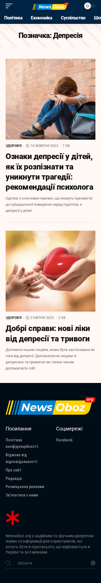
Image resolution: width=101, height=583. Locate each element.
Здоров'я (14, 146)
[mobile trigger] (10, 6)
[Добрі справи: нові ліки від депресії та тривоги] (50, 271)
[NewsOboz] (50, 6)
